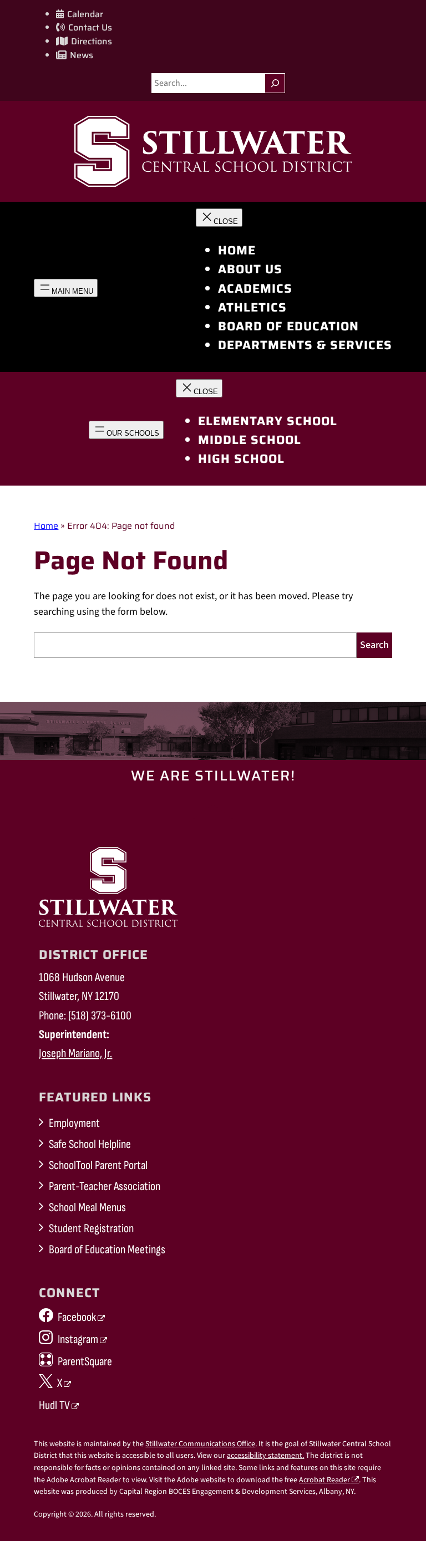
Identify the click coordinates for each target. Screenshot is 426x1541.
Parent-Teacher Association (104, 1186)
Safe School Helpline (90, 1144)
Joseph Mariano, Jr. (75, 1053)
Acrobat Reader (324, 1480)
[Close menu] (219, 217)
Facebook (77, 1317)
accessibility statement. (265, 1455)
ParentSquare (85, 1361)
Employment (74, 1123)
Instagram (78, 1339)
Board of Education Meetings (107, 1249)
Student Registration (91, 1228)
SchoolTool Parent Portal (98, 1165)
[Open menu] (66, 288)
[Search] (274, 83)
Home (46, 526)
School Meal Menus (87, 1207)
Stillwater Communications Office (200, 1444)
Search (374, 645)
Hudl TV (54, 1405)
